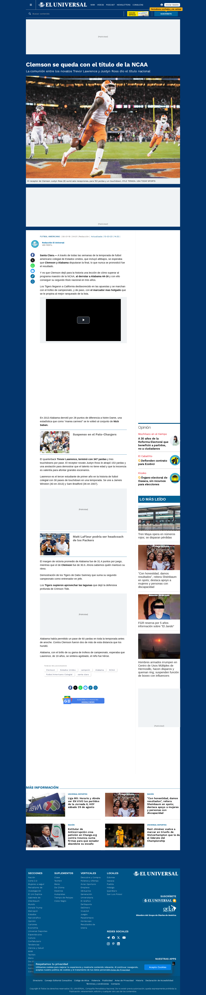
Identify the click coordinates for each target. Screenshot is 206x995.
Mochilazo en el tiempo (152, 433)
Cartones (32, 924)
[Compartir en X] (33, 260)
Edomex (111, 877)
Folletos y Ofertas (90, 881)
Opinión (144, 427)
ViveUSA (85, 911)
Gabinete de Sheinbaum (34, 899)
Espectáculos (35, 934)
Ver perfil (47, 245)
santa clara (83, 674)
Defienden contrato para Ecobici (152, 462)
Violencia (95, 980)
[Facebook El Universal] (113, 938)
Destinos (58, 891)
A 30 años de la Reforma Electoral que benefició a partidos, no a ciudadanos (153, 443)
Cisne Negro (60, 901)
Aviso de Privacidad (124, 980)
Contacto (115, 984)
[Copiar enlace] (33, 276)
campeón (85, 670)
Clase (57, 877)
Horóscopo (86, 921)
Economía (33, 928)
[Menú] (31, 5)
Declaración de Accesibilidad (159, 980)
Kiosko (142, 473)
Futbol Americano (50, 236)
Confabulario (34, 941)
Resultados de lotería (88, 926)
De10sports (86, 904)
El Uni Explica (35, 894)
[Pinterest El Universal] (113, 943)
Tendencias (33, 944)
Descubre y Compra (91, 877)
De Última (59, 887)
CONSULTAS (138, 5)
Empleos (85, 887)
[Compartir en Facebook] (33, 255)
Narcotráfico (34, 918)
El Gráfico (86, 901)
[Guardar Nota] (33, 281)
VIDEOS (100, 5)
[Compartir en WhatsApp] (33, 265)
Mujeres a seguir (36, 884)
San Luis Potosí (114, 894)
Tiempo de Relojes (63, 897)
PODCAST (110, 5)
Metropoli (33, 911)
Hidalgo (110, 887)
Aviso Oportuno (88, 884)
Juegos (84, 914)
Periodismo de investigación (35, 889)
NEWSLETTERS (123, 5)
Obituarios (86, 891)
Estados (32, 914)
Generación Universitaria (87, 896)
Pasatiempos (87, 918)
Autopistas (59, 894)
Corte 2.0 (32, 881)
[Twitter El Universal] (118, 938)
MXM (93, 5)
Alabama (99, 670)
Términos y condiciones (97, 984)
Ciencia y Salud (36, 948)
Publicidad (107, 980)
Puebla (110, 884)
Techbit (31, 955)
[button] (166, 13)
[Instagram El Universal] (108, 943)
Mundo (31, 904)
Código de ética (81, 980)
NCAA (112, 670)
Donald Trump (35, 908)
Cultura (31, 938)
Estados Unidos (68, 670)
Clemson (50, 670)
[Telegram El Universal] (108, 938)
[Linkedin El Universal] (118, 943)
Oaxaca (110, 881)
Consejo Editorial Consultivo (58, 980)
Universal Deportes (37, 931)
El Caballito (145, 456)
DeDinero (85, 908)
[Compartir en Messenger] (33, 271)
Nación (31, 877)
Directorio (37, 980)
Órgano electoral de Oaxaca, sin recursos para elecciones (152, 481)
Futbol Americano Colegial (59, 674)
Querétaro (112, 891)
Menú (31, 958)
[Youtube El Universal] (124, 938)
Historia (139, 980)
